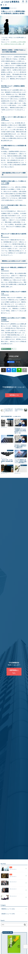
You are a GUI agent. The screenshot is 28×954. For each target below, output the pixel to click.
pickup (14, 348)
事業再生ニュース (5, 8)
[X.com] (3, 5)
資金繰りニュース (8, 913)
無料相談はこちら (14, 395)
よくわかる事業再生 (10, 2)
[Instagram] (5, 5)
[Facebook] (1, 5)
